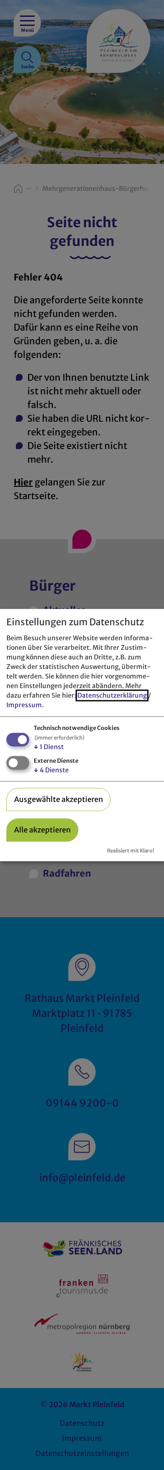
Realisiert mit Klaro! (130, 850)
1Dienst (49, 747)
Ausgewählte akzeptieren (58, 799)
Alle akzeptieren (42, 829)
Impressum (24, 705)
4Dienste (51, 770)
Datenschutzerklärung (112, 695)
